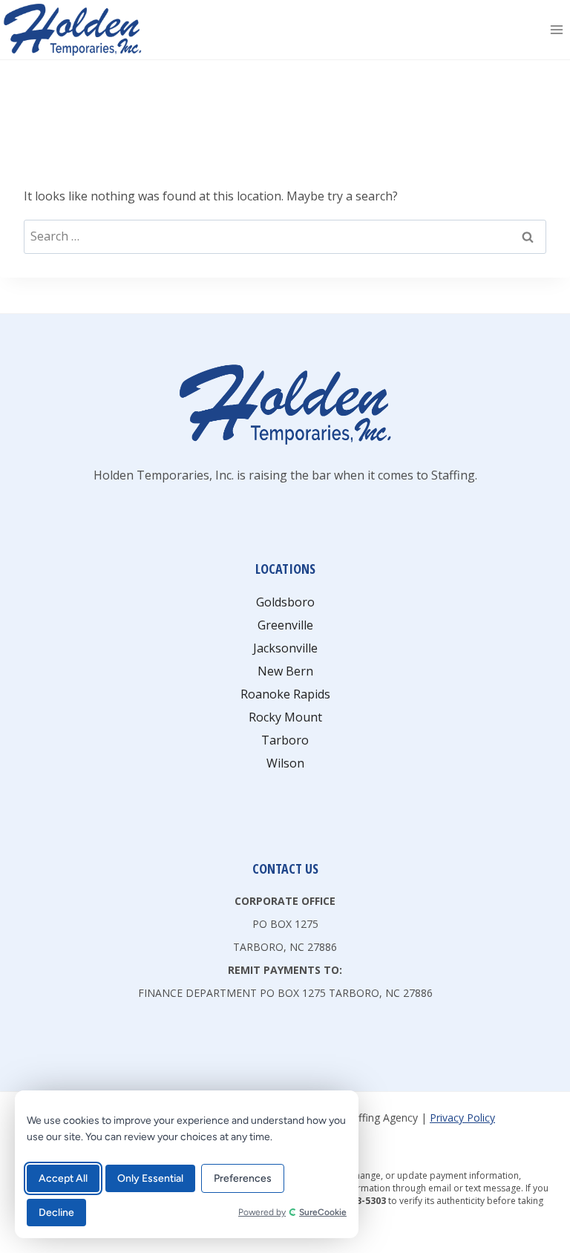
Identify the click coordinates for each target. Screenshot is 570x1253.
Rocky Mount (285, 717)
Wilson (285, 763)
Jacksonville (285, 648)
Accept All (63, 1178)
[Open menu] (556, 29)
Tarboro (285, 740)
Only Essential (150, 1178)
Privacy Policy (462, 1117)
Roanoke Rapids (285, 694)
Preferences (243, 1178)
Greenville (285, 625)
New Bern (285, 671)
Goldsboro (285, 602)
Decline (56, 1212)
